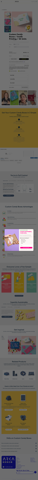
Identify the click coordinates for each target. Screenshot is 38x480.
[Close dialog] (32, 229)
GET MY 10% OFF (26, 247)
